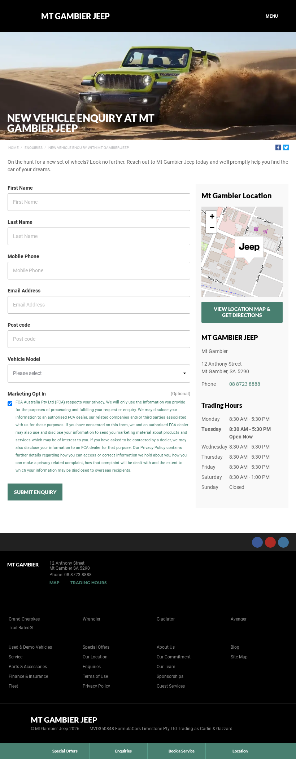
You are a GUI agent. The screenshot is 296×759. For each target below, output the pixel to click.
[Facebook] (278, 147)
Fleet (13, 686)
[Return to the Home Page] (17, 723)
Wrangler (91, 619)
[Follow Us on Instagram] (283, 542)
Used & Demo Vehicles (30, 647)
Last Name (20, 222)
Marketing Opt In (27, 394)
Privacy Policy (96, 686)
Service (15, 656)
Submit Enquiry (35, 492)
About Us (166, 647)
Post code (19, 325)
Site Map (239, 656)
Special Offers (96, 647)
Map (54, 582)
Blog (235, 647)
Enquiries (34, 148)
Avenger (239, 619)
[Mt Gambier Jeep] (19, 16)
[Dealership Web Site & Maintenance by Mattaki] (277, 724)
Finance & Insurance (28, 676)
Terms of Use (95, 676)
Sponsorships (170, 676)
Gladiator (166, 619)
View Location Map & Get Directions (242, 312)
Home (13, 148)
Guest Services (171, 686)
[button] (249, 250)
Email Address (24, 291)
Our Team (166, 666)
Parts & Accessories (28, 666)
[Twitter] (286, 147)
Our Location (95, 656)
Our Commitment (174, 656)
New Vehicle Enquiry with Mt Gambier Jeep (88, 148)
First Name (20, 188)
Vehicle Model (24, 359)
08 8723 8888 (244, 384)
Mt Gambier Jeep (75, 16)
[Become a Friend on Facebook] (257, 542)
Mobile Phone (23, 256)
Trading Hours (88, 582)
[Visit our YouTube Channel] (270, 542)
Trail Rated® (21, 627)
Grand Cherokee (24, 619)
